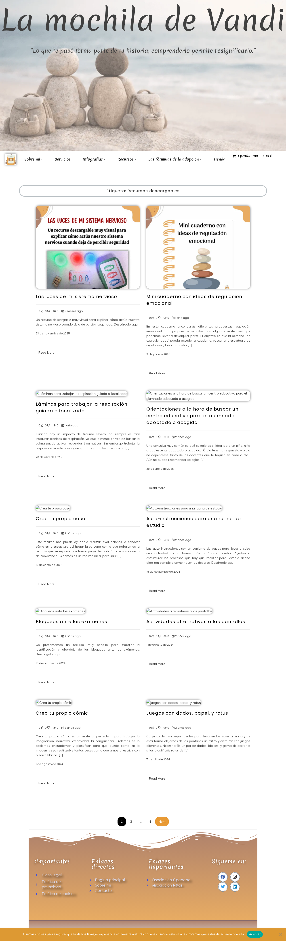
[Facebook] (223, 877)
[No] (280, 934)
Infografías (93, 159)
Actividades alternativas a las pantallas (195, 621)
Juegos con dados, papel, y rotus (187, 713)
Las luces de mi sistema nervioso (76, 296)
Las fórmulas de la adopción (173, 159)
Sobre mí (32, 159)
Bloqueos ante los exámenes (71, 621)
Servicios (63, 159)
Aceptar (255, 934)
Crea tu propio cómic (62, 713)
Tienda (219, 159)
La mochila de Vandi (143, 20)
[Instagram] (235, 877)
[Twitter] (223, 887)
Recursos (126, 159)
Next (162, 822)
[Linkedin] (235, 887)
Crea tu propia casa (61, 518)
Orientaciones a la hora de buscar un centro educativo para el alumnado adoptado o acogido (192, 416)
